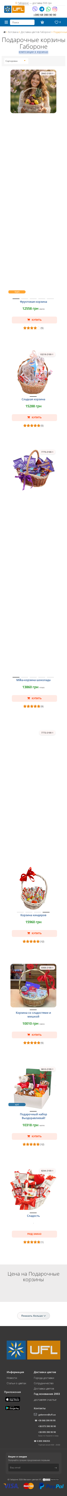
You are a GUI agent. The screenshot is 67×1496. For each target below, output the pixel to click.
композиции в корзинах (33, 52)
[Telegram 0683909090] (42, 10)
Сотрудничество (44, 1383)
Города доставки (44, 1378)
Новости (12, 1378)
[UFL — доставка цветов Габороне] (14, 9)
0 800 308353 (43, 1441)
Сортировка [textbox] (11, 61)
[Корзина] (42, 22)
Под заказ (34, 1234)
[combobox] (15, 61)
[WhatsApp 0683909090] (48, 10)
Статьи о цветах (16, 1383)
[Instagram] (55, 10)
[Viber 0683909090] (35, 10)
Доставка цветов (44, 1388)
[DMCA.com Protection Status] (50, 1479)
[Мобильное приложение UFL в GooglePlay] (13, 1407)
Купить (36, 319)
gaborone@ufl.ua (47, 1414)
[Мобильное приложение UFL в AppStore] (13, 1399)
